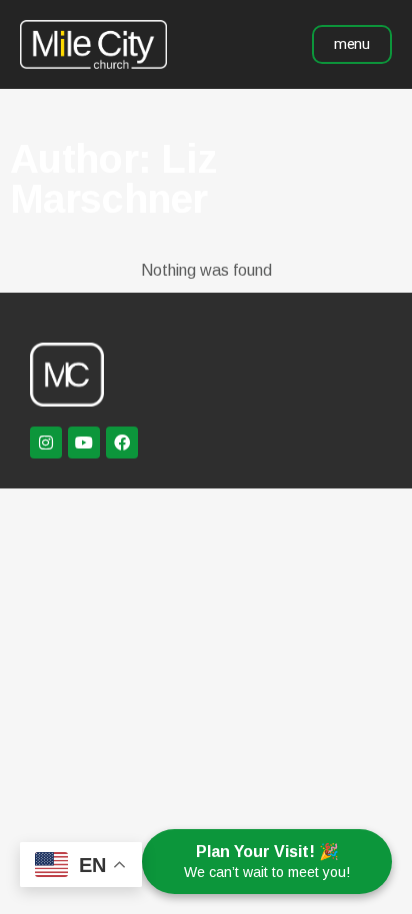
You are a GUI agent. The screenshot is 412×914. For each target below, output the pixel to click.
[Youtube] (84, 442)
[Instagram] (46, 442)
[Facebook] (122, 442)
